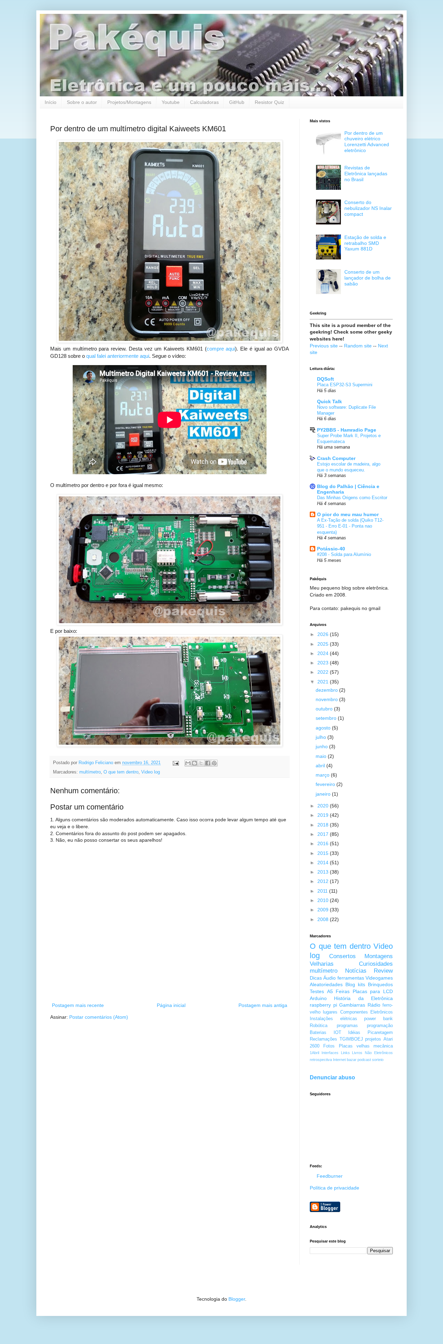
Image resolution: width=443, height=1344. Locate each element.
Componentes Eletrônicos (366, 1012)
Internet (339, 1060)
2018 (323, 825)
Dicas (316, 978)
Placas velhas (354, 1046)
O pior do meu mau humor (348, 514)
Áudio (329, 978)
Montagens (378, 956)
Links (345, 1053)
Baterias (318, 1032)
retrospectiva (321, 1060)
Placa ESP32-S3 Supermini (344, 384)
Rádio (374, 1005)
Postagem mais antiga (262, 1005)
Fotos (329, 1046)
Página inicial (171, 1005)
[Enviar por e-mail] (187, 763)
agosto (324, 728)
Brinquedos (380, 984)
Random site (358, 345)
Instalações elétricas (333, 1018)
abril (321, 765)
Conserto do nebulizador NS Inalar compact (368, 208)
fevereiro (326, 784)
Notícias (356, 970)
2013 (323, 872)
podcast (364, 1060)
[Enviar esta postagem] (175, 762)
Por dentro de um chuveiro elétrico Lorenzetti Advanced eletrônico (366, 141)
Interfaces (330, 1053)
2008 (323, 919)
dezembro (327, 690)
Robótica (318, 1025)
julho (321, 737)
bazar (351, 1060)
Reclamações (323, 1039)
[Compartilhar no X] (201, 763)
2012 (323, 881)
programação (380, 1025)
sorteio (377, 1060)
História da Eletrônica (363, 998)
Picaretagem (380, 1032)
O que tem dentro (120, 772)
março (323, 775)
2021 (323, 681)
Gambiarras (352, 1005)
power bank (378, 1018)
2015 (323, 853)
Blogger (236, 1299)
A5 (330, 991)
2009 (323, 909)
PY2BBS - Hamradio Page (346, 430)
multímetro (90, 772)
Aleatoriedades (326, 984)
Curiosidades (376, 964)
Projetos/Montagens (129, 102)
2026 (323, 634)
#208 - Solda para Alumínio (344, 554)
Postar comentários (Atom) (98, 1017)
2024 (323, 653)
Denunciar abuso (332, 1077)
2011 (323, 891)
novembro (327, 699)
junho (322, 746)
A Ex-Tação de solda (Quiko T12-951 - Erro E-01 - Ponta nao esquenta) (350, 526)
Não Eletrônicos (379, 1053)
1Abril (314, 1053)
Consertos (342, 956)
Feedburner (330, 1176)
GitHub (236, 102)
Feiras (343, 991)
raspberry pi (323, 1005)
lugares (330, 1012)
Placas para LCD (373, 991)
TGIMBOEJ (351, 1039)
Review (383, 970)
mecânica (383, 1046)
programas (347, 1025)
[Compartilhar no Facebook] (207, 763)
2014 (323, 862)
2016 (323, 843)
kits (361, 984)
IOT (337, 1032)
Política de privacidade (334, 1188)
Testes (317, 991)
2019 (323, 815)
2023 (323, 662)
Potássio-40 (331, 548)
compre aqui (221, 349)
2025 (323, 644)
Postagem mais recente (78, 1005)
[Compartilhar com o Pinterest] (214, 763)
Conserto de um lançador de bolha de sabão (367, 277)
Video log (150, 772)
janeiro (324, 794)
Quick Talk (329, 401)
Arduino (318, 998)
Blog (350, 984)
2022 (323, 672)
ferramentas (350, 978)
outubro (325, 708)
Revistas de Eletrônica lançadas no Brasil (365, 173)
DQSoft (325, 379)
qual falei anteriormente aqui (117, 356)
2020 (323, 805)
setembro (327, 718)
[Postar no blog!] (194, 763)
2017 (323, 834)
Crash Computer (336, 458)
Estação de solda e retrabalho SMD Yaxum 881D (365, 243)
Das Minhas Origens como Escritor (352, 497)
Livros (357, 1053)
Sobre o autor (82, 102)
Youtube (171, 102)
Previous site (324, 345)
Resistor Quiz (269, 102)
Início (50, 102)
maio (322, 756)
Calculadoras (204, 102)
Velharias (322, 964)
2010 (323, 900)
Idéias (354, 1032)
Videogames (379, 978)
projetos (373, 1039)
